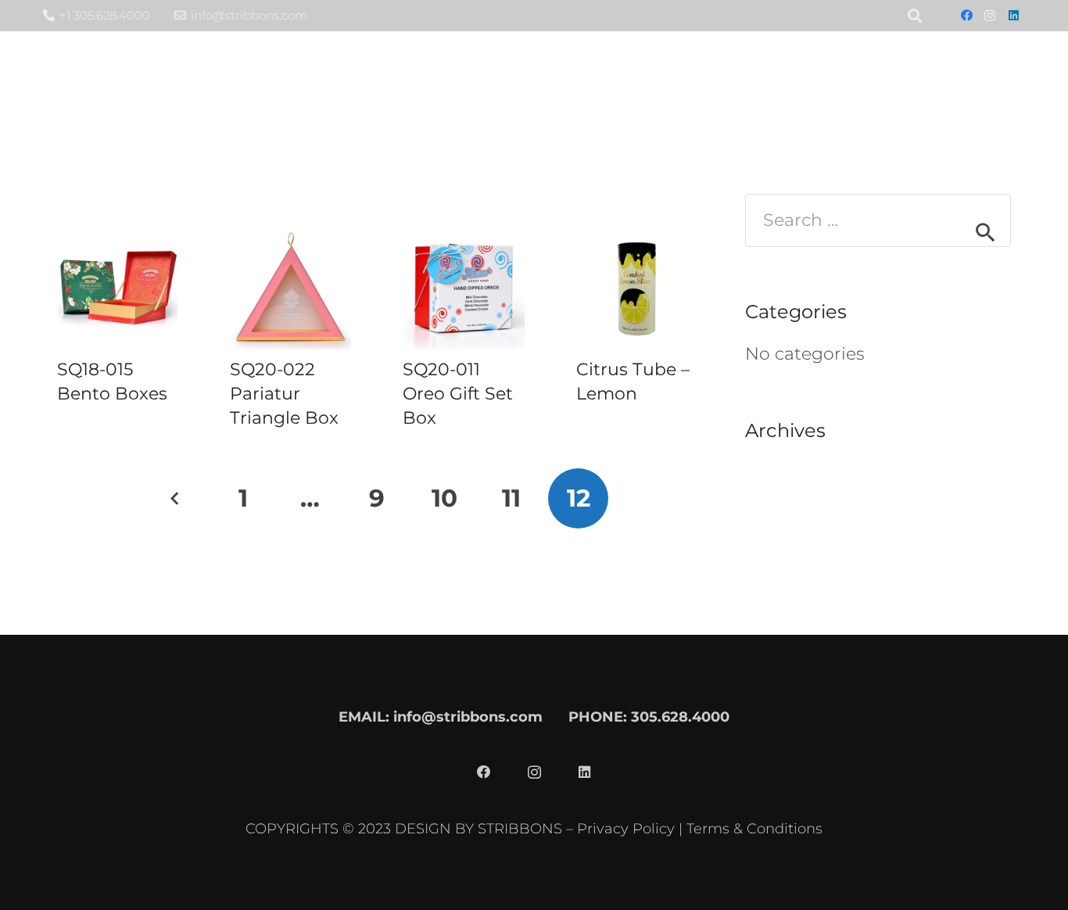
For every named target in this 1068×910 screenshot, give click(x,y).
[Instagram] (990, 15)
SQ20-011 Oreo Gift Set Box (458, 393)
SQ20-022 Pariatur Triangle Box (284, 393)
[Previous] (176, 498)
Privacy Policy (626, 828)
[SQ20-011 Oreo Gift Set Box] (463, 288)
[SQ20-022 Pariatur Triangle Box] (290, 288)
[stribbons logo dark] (147, 79)
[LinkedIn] (1013, 15)
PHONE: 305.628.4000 (648, 716)
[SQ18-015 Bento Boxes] (117, 288)
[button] (833, 78)
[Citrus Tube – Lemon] (636, 288)
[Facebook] (966, 15)
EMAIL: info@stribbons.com (441, 716)
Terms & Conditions (754, 828)
